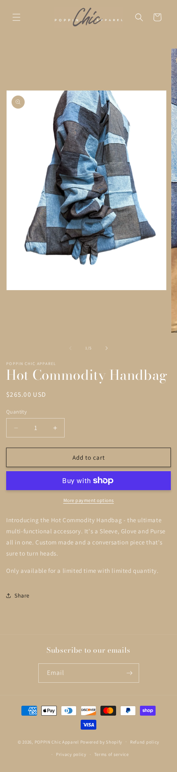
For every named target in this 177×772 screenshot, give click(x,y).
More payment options (88, 500)
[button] (16, 17)
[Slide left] (70, 348)
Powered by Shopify (101, 741)
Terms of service (111, 754)
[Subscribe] (130, 673)
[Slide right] (107, 348)
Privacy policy (71, 754)
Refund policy (144, 742)
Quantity (16, 411)
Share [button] (22, 595)
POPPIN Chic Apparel (57, 741)
